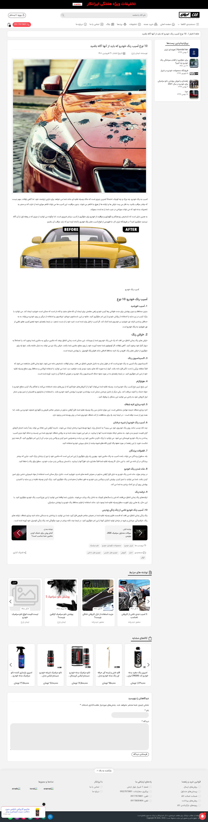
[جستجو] (63, 15)
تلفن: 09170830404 (139, 800)
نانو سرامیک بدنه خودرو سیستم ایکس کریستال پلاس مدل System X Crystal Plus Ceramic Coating (79, 674)
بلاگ (108, 24)
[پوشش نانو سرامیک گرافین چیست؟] (61, 595)
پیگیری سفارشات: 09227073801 (134, 791)
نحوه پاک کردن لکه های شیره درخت (105, 443)
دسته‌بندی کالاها (187, 24)
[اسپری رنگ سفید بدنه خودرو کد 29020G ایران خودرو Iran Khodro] (138, 657)
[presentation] (148, 601)
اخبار (191, 34)
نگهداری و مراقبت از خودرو (100, 216)
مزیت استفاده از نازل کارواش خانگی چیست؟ (97, 616)
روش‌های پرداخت (189, 800)
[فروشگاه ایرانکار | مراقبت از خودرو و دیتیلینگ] (189, 15)
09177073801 (20, 24)
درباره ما (79, 24)
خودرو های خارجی (111, 552)
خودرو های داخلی (94, 552)
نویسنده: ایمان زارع (139, 53)
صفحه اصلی (165, 24)
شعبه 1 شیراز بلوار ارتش (137, 787)
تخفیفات (133, 24)
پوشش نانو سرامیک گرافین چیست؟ (61, 616)
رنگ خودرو (84, 221)
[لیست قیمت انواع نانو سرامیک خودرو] (25, 595)
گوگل (143, 557)
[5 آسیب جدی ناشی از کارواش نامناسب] (134, 595)
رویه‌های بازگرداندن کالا (187, 805)
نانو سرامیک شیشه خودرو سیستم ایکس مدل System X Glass (50, 674)
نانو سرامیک (94, 545)
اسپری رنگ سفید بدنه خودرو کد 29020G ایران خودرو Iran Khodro (138, 674)
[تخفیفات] (104, 4)
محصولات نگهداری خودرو (111, 545)
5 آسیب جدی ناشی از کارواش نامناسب (134, 616)
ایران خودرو (128, 545)
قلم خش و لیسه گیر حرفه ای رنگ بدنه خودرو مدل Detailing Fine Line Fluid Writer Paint (109, 674)
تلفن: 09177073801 (139, 796)
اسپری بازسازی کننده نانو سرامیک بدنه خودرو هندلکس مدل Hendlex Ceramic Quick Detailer (21, 674)
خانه (197, 34)
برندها (119, 24)
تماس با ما (94, 24)
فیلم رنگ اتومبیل (89, 350)
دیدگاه (145, 721)
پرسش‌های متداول (189, 791)
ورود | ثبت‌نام (16, 15)
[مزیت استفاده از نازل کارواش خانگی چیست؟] (97, 595)
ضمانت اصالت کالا (189, 796)
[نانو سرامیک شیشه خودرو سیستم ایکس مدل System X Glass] (51, 657)
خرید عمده (148, 24)
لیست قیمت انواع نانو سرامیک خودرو (25, 616)
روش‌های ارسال (190, 787)
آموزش (123, 552)
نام (147, 710)
